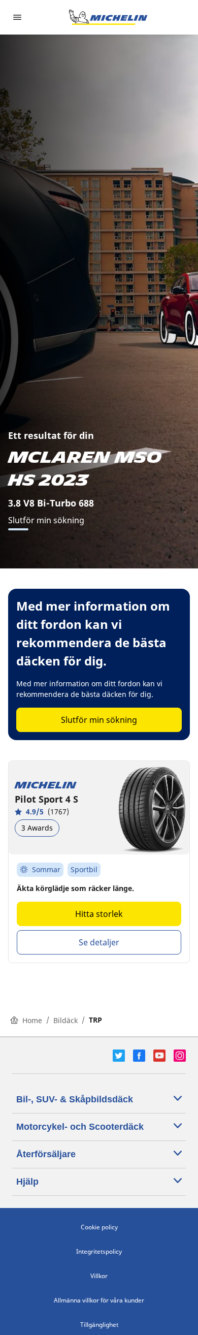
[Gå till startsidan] (108, 17)
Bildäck (65, 1020)
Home (32, 1020)
